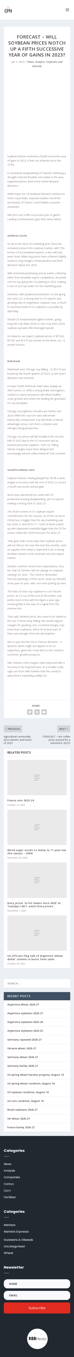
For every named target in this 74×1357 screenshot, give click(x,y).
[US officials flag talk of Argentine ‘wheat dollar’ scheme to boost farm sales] (37, 933)
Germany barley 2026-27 (22, 1065)
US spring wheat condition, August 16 (31, 1083)
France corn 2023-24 (20, 800)
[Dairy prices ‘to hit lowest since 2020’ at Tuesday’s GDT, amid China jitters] (37, 880)
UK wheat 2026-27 (18, 1118)
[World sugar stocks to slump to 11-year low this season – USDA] (37, 827)
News (30, 61)
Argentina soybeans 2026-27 (25, 1013)
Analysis (40, 61)
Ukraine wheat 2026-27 (21, 1048)
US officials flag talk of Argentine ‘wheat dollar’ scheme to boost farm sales (35, 957)
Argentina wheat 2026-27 (23, 1004)
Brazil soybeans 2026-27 (22, 1109)
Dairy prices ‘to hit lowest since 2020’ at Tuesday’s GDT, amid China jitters (34, 904)
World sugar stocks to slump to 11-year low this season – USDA (36, 851)
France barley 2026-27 (21, 1127)
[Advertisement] (37, 112)
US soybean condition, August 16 (28, 1092)
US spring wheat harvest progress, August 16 (35, 1074)
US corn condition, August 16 (25, 1101)
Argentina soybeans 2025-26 (25, 1022)
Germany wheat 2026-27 (22, 1057)
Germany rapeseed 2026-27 (24, 1039)
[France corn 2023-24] (37, 777)
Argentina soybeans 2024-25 (25, 1030)
